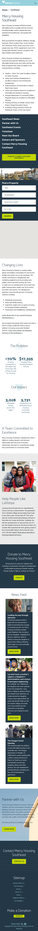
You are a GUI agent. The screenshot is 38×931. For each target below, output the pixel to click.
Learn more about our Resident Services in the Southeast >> (17, 331)
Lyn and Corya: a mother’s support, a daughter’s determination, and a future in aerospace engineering (19, 678)
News (18, 895)
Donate (19, 916)
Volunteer (7, 132)
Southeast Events (11, 127)
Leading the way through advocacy (18, 616)
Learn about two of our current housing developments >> (17, 316)
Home (4, 10)
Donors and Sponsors (13, 140)
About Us (18, 892)
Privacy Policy (15, 924)
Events (18, 889)
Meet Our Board (10, 136)
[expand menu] (35, 3)
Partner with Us (10, 123)
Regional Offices (18, 898)
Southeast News (10, 119)
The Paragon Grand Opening (15, 742)
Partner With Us (18, 883)
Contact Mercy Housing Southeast (14, 146)
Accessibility (18, 901)
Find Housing (18, 886)
